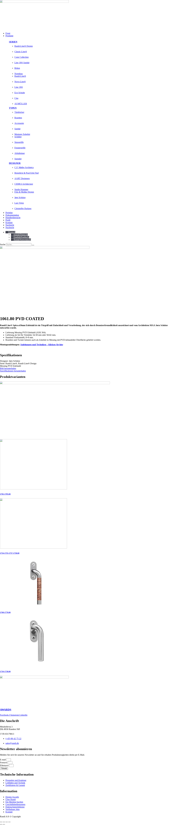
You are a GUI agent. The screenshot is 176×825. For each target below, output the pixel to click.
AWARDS (5, 709)
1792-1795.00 (5, 494)
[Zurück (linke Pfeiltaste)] (1, 824)
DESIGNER (15, 163)
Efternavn (4, 765)
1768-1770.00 (5, 612)
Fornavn (4, 762)
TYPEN (13, 108)
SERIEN (13, 42)
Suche (2, 244)
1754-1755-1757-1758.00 (9, 553)
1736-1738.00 (5, 671)
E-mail (3, 759)
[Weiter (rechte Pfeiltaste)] (4, 824)
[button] (91, 36)
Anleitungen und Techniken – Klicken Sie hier (41, 344)
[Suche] (33, 245)
